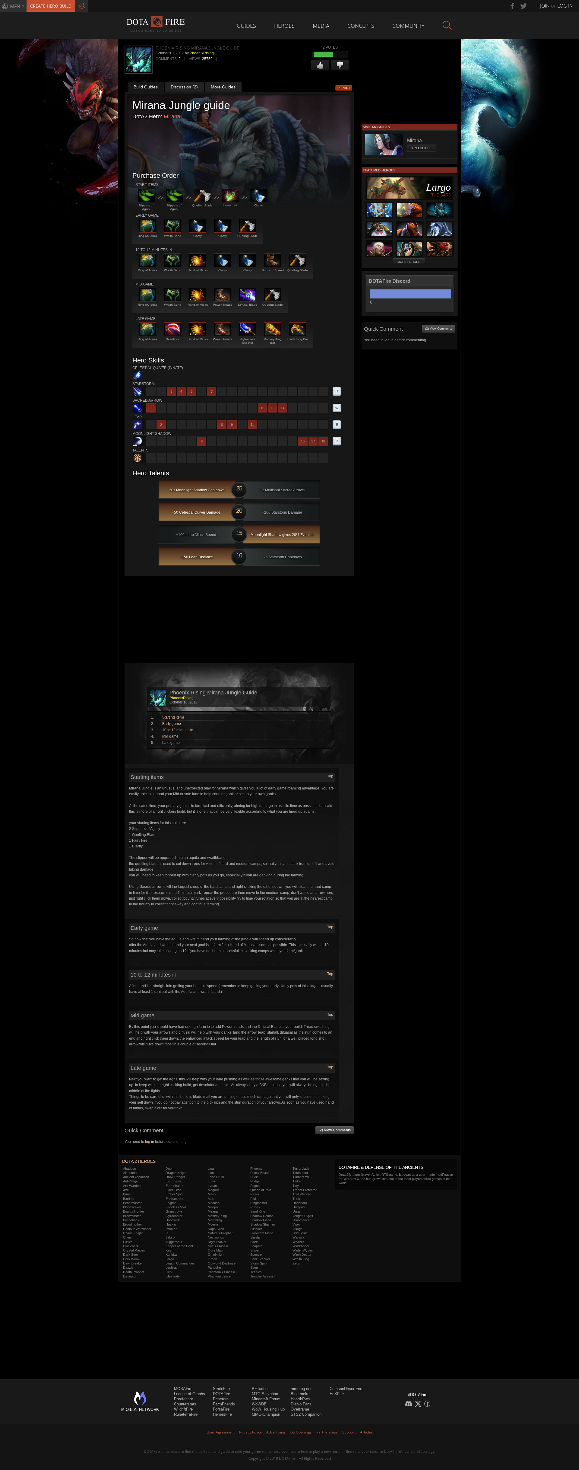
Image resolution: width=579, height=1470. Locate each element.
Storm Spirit (258, 1263)
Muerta (213, 1224)
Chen (127, 1237)
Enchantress (175, 1199)
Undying (299, 1207)
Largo (170, 1259)
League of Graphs (189, 1394)
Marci (212, 1194)
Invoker (171, 1229)
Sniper (255, 1250)
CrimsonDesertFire (346, 1388)
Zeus (296, 1263)
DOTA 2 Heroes (139, 1161)
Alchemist (130, 1173)
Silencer (256, 1229)
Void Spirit (300, 1233)
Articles (366, 1432)
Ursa (296, 1211)
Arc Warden (132, 1186)
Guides (246, 25)
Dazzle (128, 1267)
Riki (253, 1199)
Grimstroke (174, 1211)
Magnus (214, 1190)
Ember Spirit (174, 1194)
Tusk (296, 1199)
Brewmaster (132, 1216)
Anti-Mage (130, 1181)
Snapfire (256, 1246)
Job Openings (301, 1432)
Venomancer (302, 1220)
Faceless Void (176, 1207)
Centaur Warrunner (137, 1229)
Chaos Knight (133, 1233)
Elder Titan (173, 1190)
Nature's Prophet (220, 1233)
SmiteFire (221, 1388)
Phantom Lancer (220, 1276)
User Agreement (221, 1432)
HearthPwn (300, 1399)
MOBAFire (183, 1388)
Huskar (171, 1224)
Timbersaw (301, 1177)
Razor (254, 1194)
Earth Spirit (174, 1181)
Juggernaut (174, 1242)
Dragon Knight (176, 1173)
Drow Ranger (175, 1177)
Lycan (212, 1186)
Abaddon (129, 1168)
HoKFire (337, 1394)
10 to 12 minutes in (177, 730)
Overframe (300, 1409)
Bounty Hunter (133, 1211)
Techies (256, 1272)
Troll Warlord (302, 1194)
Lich (169, 1272)
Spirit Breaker (260, 1259)
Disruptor (130, 1276)
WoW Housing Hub (268, 1409)
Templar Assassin (263, 1276)
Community (408, 25)
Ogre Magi (215, 1250)
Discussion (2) (184, 87)
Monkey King (217, 1216)
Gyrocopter (174, 1216)
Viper (296, 1224)
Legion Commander (180, 1263)
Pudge (255, 1181)
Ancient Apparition (136, 1177)
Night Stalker (217, 1242)
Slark (254, 1242)
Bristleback (131, 1220)
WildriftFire (183, 1409)
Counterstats (185, 1404)
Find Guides (422, 148)
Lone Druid (216, 1177)
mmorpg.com (302, 1388)
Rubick (255, 1207)
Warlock (299, 1237)
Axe (126, 1190)
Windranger (301, 1246)
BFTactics (261, 1388)
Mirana (172, 116)
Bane (127, 1194)
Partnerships (327, 1432)
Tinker (297, 1181)
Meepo (213, 1207)
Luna (211, 1181)
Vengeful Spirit (303, 1216)
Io (167, 1233)
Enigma (171, 1203)
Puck (254, 1177)
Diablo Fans (301, 1404)
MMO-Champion (266, 1414)
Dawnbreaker (133, 1263)
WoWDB (259, 1404)
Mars (211, 1199)
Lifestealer (173, 1276)
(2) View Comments (334, 1130)
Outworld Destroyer (222, 1263)
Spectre (256, 1254)
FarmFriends (224, 1404)
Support (349, 1432)
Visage (297, 1229)
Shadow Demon (262, 1216)
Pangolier (214, 1267)
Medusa (214, 1203)
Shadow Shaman (262, 1224)
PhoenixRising (202, 53)
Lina (211, 1168)
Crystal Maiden (134, 1250)
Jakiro (170, 1237)
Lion (211, 1173)
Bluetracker (301, 1394)
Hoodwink (173, 1220)
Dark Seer (130, 1254)
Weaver (298, 1242)
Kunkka (171, 1254)
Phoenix (256, 1168)
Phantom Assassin (221, 1272)
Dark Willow (131, 1259)
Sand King (257, 1211)
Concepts (360, 25)
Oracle (213, 1259)
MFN (15, 6)
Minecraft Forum (266, 1399)
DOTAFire (221, 1394)
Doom (170, 1168)
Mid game (170, 736)
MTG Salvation (265, 1394)
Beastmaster (132, 1203)
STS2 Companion (306, 1414)
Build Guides (146, 87)
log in (149, 1142)
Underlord (300, 1203)
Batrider (128, 1199)
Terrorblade (301, 1168)
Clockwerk (131, 1246)
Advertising (275, 1432)
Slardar (255, 1237)
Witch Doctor (302, 1254)
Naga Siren (216, 1229)
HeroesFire (222, 1414)
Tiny (296, 1186)
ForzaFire (221, 1409)
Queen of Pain (260, 1190)
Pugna (255, 1186)
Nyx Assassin (218, 1246)
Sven (254, 1267)
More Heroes (408, 261)
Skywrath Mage (261, 1233)
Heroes (284, 25)
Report (343, 88)
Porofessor (183, 1399)
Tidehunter (300, 1173)
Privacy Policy (250, 1432)
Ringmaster (258, 1203)
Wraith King (301, 1259)
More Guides (223, 87)
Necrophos (216, 1237)
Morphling (215, 1220)
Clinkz (127, 1242)
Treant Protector (305, 1190)
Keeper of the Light (179, 1246)
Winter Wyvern (303, 1250)
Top (330, 776)
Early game (171, 724)
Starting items (173, 717)
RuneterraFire (186, 1414)
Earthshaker (175, 1186)
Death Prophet (133, 1272)
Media (321, 25)
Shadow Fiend (260, 1220)
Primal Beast (259, 1173)
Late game (171, 743)
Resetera (221, 1399)
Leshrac (172, 1267)
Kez (168, 1250)
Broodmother (132, 1224)
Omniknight (216, 1254)
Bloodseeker (132, 1207)
